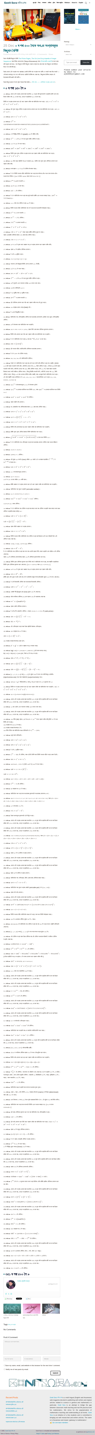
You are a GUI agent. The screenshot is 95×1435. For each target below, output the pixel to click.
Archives (67, 51)
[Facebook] (6, 1294)
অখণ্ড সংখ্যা (12, 1324)
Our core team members (60, 1422)
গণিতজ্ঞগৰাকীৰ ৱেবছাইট (46, 61)
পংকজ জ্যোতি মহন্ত (30, 54)
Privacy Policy (14, 1433)
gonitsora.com (90, 1432)
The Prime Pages (25, 58)
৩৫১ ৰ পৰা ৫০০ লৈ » (17, 1274)
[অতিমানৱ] (51, 1309)
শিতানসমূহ (66, 42)
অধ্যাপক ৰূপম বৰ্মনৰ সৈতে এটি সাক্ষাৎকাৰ (15, 1422)
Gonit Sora (53, 1397)
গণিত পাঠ (20, 54)
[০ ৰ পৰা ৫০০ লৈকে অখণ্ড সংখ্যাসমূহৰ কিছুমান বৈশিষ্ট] (12, 1309)
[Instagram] (11, 1294)
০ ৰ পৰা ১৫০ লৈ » (15, 88)
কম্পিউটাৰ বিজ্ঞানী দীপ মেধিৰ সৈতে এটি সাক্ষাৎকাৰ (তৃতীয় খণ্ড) (14, 1403)
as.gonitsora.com (81, 1432)
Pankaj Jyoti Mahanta (53, 1433)
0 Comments (42, 54)
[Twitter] (8, 1294)
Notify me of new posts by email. (17, 1369)
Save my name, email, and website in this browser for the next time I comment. (32, 1365)
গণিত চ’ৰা (59, 1397)
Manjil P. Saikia (40, 1433)
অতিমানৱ (44, 1315)
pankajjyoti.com (53, 1284)
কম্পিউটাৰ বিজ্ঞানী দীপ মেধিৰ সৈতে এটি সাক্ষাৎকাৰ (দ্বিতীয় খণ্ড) (14, 1410)
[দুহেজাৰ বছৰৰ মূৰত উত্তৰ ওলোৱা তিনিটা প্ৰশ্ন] (31, 1309)
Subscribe (86, 62)
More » (77, 29)
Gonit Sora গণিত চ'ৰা (10, 1430)
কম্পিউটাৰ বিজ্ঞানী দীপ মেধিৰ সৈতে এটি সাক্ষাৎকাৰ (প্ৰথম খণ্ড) (14, 1416)
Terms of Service (5, 1433)
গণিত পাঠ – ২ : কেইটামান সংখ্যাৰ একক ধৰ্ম (43, 82)
